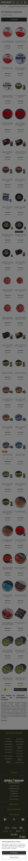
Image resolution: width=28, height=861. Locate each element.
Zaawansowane (14, 857)
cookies (20, 845)
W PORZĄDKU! (14, 853)
